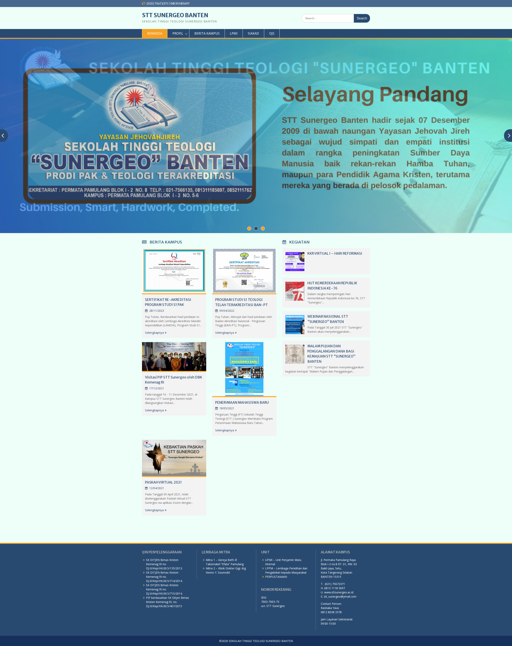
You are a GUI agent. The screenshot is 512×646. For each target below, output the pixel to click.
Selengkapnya (154, 333)
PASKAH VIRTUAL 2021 (163, 482)
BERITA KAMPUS (207, 33)
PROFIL (177, 33)
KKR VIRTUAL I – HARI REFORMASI (334, 253)
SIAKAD (253, 33)
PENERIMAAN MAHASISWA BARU (242, 402)
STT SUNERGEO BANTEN (175, 15)
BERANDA (154, 33)
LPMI (234, 33)
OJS (271, 33)
